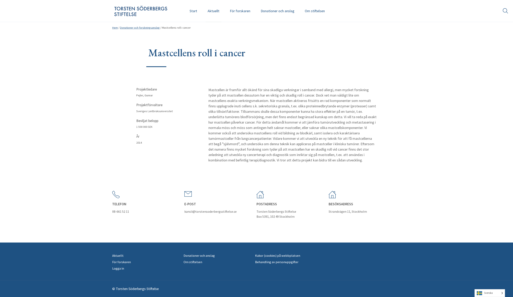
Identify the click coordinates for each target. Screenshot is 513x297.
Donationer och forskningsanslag (140, 27)
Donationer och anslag (277, 11)
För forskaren (240, 11)
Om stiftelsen (315, 11)
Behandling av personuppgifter (276, 262)
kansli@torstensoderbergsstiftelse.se (210, 211)
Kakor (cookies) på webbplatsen (277, 256)
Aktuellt (213, 11)
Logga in (118, 268)
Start (193, 11)
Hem (115, 27)
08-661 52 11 (120, 211)
